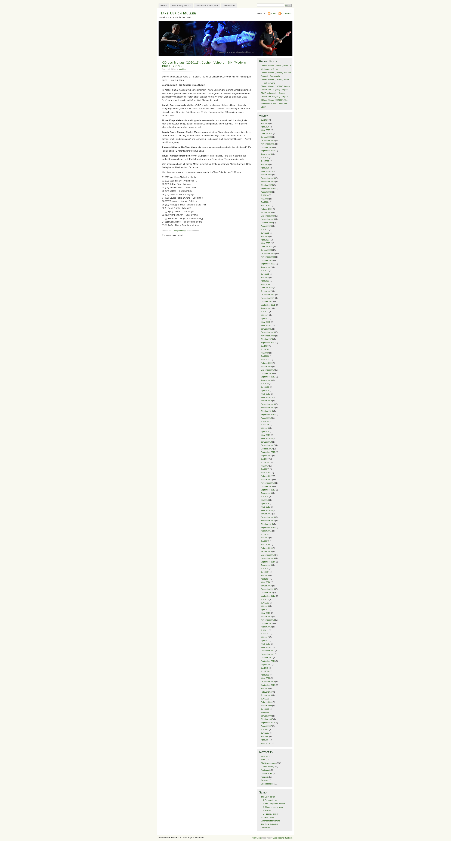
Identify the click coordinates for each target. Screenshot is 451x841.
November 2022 (268, 257)
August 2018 (266, 418)
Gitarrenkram (266, 773)
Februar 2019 (267, 397)
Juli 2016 (264, 497)
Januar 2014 (266, 586)
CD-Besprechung (178, 231)
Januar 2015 (266, 551)
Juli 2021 (264, 312)
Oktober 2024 (267, 185)
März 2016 (265, 507)
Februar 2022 (267, 288)
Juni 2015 (265, 534)
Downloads (229, 5)
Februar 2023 (267, 247)
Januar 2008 (266, 716)
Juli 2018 (264, 421)
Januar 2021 (266, 329)
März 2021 (265, 322)
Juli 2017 (264, 459)
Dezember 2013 (268, 589)
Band (263, 760)
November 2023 (268, 219)
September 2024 (268, 188)
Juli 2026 (264, 120)
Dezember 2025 (268, 140)
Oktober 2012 (267, 623)
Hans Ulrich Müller (177, 13)
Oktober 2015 (267, 524)
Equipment (265, 770)
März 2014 (265, 582)
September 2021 (268, 305)
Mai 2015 (265, 538)
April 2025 (265, 168)
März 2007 (265, 743)
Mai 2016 (265, 500)
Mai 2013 (265, 606)
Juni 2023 (265, 233)
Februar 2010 (267, 692)
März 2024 (265, 205)
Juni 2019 (265, 387)
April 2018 (265, 431)
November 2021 (268, 298)
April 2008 (265, 712)
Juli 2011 (264, 668)
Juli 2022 (264, 271)
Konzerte (265, 777)
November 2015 (268, 521)
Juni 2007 (265, 733)
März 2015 (265, 544)
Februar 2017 (267, 476)
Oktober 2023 (267, 223)
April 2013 (265, 610)
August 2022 (266, 267)
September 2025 (268, 151)
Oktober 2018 (267, 411)
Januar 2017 (266, 480)
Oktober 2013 (267, 593)
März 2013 (265, 613)
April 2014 (265, 579)
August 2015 (266, 531)
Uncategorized (267, 784)
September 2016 (268, 490)
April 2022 (265, 281)
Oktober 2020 (267, 339)
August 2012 (266, 627)
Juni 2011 (265, 671)
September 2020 (268, 343)
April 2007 (265, 740)
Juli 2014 (264, 568)
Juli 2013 (264, 599)
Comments (286, 13)
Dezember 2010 (268, 681)
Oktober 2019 (267, 373)
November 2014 (268, 558)
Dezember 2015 (268, 517)
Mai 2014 (265, 575)
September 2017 (268, 452)
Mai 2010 (265, 688)
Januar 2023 (266, 250)
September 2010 (268, 685)
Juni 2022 (265, 274)
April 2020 (265, 356)
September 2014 (268, 562)
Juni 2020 (265, 349)
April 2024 (265, 202)
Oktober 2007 (267, 719)
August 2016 (266, 493)
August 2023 (266, 226)
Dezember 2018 (268, 404)
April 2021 (265, 318)
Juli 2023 (264, 230)
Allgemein (265, 756)
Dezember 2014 (268, 555)
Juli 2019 (264, 384)
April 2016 (265, 503)
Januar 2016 (266, 514)
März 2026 (265, 130)
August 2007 (266, 726)
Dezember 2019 (268, 370)
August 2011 (266, 664)
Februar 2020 (267, 363)
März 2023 (265, 243)
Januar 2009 (266, 706)
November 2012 (268, 620)
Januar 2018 (266, 442)
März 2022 (265, 284)
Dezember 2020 (268, 332)
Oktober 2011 (267, 657)
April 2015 (265, 541)
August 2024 (266, 192)
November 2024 (268, 181)
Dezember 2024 (268, 178)
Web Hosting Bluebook (282, 838)
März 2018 (265, 435)
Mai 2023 (265, 236)
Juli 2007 (264, 730)
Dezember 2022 (268, 253)
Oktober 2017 (267, 449)
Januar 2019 (266, 401)
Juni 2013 (265, 603)
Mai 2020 (265, 353)
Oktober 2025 (267, 147)
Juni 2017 (265, 462)
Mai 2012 (265, 637)
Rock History (268, 766)
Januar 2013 (266, 616)
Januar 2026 (266, 137)
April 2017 (265, 469)
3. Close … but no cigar (273, 807)
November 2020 (268, 336)
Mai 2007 (265, 736)
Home (163, 5)
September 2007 (268, 723)
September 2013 (268, 596)
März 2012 (265, 644)
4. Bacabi (267, 810)
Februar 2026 (267, 134)
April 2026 (265, 127)
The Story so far (181, 5)
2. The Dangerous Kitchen (274, 804)
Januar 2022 (266, 291)
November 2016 (268, 483)
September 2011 (268, 661)
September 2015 (268, 527)
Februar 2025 (267, 171)
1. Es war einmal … (271, 800)
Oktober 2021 (267, 301)
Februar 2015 (267, 548)
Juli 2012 (264, 630)
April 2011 (265, 675)
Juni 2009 (265, 699)
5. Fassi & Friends (271, 814)
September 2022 (268, 264)
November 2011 (267, 654)
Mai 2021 (265, 315)
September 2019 (268, 377)
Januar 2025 (266, 175)
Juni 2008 (265, 709)
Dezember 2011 (267, 651)
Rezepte (264, 780)
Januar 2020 (266, 366)
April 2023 (265, 240)
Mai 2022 (265, 277)
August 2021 (266, 308)
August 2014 (266, 565)
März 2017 (265, 473)
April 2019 (265, 390)
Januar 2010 (266, 695)
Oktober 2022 (267, 260)
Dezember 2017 (268, 445)
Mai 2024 (265, 199)
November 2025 (268, 144)
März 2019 (265, 394)
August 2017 (266, 456)
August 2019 (266, 380)
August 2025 (266, 154)
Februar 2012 (267, 647)
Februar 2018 (267, 438)
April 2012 (265, 640)
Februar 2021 (267, 325)
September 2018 (268, 414)
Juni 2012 (265, 634)
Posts (273, 13)
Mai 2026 (265, 123)
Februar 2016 (267, 510)
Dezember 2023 (268, 216)
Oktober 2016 (267, 486)
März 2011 (265, 678)
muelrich (182, 69)
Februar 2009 (267, 702)
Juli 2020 (264, 346)
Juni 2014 (265, 572)
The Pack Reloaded (207, 5)
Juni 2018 (265, 425)
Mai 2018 (265, 428)
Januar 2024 (266, 212)
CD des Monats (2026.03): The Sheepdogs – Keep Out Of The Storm (274, 103)
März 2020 (265, 360)
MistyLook (256, 838)
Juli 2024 (264, 195)
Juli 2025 (264, 158)
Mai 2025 (265, 164)
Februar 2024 (267, 209)
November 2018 (268, 408)
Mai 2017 (265, 466)
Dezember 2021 (268, 294)
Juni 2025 (265, 161)
